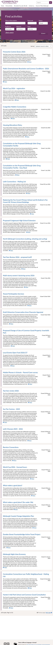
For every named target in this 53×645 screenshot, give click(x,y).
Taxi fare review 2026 (11, 391)
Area (29, 26)
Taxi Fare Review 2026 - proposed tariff (17, 257)
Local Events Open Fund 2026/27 (15, 353)
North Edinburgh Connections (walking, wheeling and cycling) (25, 239)
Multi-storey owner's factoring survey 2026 (18, 275)
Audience (8, 26)
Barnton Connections (10, 447)
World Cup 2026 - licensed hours (15, 467)
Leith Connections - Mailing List (14, 182)
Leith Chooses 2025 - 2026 (13, 429)
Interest (18, 26)
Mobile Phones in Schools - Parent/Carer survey (20, 372)
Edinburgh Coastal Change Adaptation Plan (18, 516)
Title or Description (11, 20)
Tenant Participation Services (13, 294)
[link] (41, 612)
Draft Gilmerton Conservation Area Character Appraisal (23, 312)
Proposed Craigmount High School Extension (19, 220)
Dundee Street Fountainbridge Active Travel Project (21, 534)
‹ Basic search (9, 32)
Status (41, 20)
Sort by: (33, 46)
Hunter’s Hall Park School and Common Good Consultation (24, 595)
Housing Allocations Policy (12, 125)
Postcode (30, 20)
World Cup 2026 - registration (14, 88)
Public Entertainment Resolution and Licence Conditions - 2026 (26, 69)
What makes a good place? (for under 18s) (18, 502)
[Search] (50, 2)
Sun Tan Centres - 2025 (11, 409)
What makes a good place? (12, 485)
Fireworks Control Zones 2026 (14, 52)
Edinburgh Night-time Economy (14, 554)
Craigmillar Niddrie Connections (14, 107)
